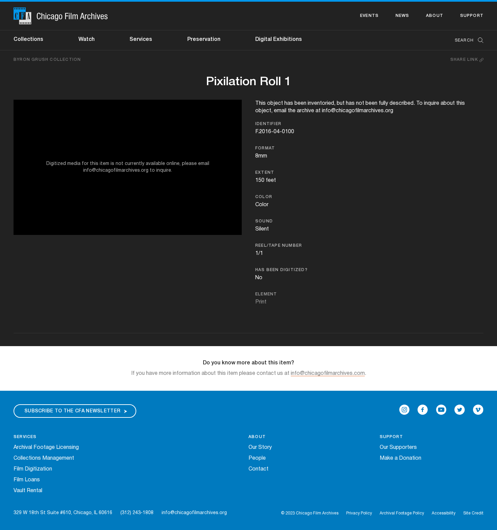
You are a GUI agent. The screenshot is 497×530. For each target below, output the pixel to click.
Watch (86, 39)
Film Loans (27, 480)
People (257, 458)
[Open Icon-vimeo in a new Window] (478, 409)
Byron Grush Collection (47, 60)
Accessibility (443, 513)
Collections (28, 39)
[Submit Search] (478, 40)
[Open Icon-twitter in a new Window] (459, 409)
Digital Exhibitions (278, 39)
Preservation (203, 39)
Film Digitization (33, 469)
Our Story (260, 447)
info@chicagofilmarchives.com (328, 373)
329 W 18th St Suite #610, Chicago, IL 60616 (63, 513)
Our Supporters (398, 447)
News (402, 16)
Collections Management (44, 458)
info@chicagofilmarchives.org (194, 513)
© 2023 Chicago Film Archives (309, 513)
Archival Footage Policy (402, 513)
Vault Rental (28, 490)
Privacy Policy (359, 513)
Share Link (464, 60)
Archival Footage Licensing (46, 447)
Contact (258, 469)
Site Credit (473, 513)
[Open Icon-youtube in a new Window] (441, 409)
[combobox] (465, 40)
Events (369, 16)
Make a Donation (400, 458)
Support (471, 16)
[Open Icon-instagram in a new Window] (404, 409)
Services (140, 39)
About (434, 16)
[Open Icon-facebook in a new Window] (423, 409)
